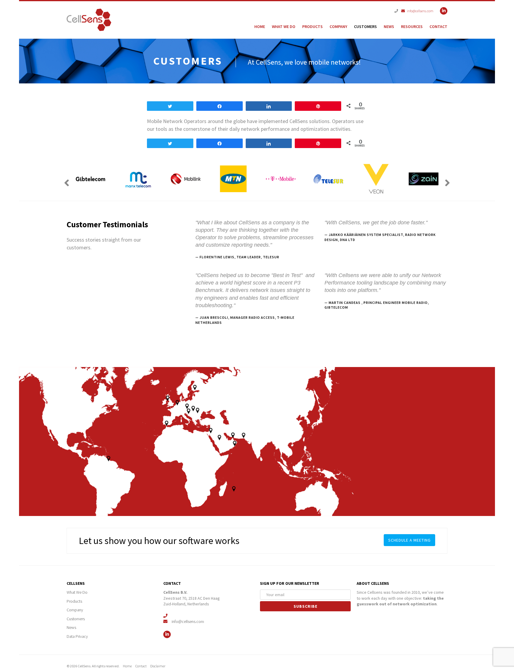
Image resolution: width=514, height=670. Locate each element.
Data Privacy (78, 636)
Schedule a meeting (409, 540)
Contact (438, 26)
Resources (412, 26)
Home (259, 26)
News (389, 26)
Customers (365, 26)
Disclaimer (159, 666)
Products (312, 26)
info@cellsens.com (418, 11)
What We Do (283, 26)
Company (338, 26)
